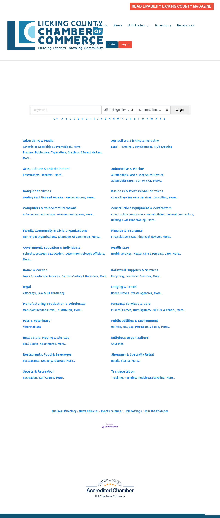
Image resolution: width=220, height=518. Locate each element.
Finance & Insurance (127, 231)
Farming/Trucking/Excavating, (145, 378)
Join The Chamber (156, 411)
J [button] (97, 119)
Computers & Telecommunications (49, 208)
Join (111, 44)
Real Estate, (31, 344)
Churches (117, 344)
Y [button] (160, 119)
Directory (163, 25)
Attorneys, (30, 293)
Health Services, (122, 254)
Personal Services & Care (131, 304)
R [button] (130, 119)
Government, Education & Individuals (51, 248)
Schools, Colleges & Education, (43, 254)
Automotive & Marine (127, 169)
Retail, (115, 361)
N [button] (114, 119)
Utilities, (116, 327)
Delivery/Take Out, (53, 361)
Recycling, (118, 276)
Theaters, (47, 175)
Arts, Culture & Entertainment (46, 169)
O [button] (118, 119)
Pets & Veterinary (36, 321)
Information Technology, (39, 214)
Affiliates (136, 25)
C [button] (70, 119)
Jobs (80, 44)
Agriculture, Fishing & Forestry (135, 141)
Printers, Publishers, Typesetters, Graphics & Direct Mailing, (62, 152)
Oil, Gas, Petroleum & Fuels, (141, 327)
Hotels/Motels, (120, 293)
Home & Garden (35, 270)
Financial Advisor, (150, 237)
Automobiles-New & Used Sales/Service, (137, 175)
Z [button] (164, 119)
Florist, (126, 361)
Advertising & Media (38, 141)
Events (102, 25)
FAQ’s (95, 44)
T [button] (138, 119)
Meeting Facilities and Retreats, (43, 197)
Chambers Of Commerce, (74, 237)
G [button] (86, 119)
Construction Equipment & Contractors (141, 208)
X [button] (156, 119)
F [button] (82, 119)
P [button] (122, 119)
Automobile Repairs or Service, (131, 180)
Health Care (120, 248)
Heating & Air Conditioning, (129, 220)
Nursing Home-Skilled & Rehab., (154, 310)
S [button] (134, 119)
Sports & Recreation (38, 371)
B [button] (66, 119)
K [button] (101, 119)
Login (125, 44)
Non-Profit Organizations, (40, 237)
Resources (186, 25)
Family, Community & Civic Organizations (55, 231)
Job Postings (133, 411)
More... (27, 158)
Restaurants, (31, 361)
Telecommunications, (71, 214)
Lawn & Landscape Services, (42, 276)
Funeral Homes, (121, 310)
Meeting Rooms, (75, 197)
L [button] (105, 119)
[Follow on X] (157, 480)
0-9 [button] (56, 119)
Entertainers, (31, 175)
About (81, 25)
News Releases (89, 411)
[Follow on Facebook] (149, 480)
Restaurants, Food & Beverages (47, 354)
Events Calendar (112, 411)
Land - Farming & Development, (132, 147)
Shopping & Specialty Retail (132, 354)
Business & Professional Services (137, 191)
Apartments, (48, 344)
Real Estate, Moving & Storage (46, 338)
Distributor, (65, 310)
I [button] (94, 119)
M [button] (109, 119)
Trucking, (117, 378)
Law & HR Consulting (51, 293)
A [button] (62, 119)
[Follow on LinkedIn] (166, 480)
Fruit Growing (163, 147)
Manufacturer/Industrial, (40, 310)
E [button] (78, 119)
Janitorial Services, (139, 276)
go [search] (182, 110)
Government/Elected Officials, (85, 254)
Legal (27, 287)
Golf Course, (47, 378)
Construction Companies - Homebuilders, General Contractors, (152, 214)
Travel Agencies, (142, 293)
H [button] (90, 119)
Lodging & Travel (124, 287)
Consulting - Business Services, (131, 197)
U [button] (143, 119)
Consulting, (160, 197)
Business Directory (64, 411)
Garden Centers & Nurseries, (80, 276)
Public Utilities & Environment (134, 321)
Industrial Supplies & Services (134, 270)
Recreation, (30, 378)
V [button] (147, 119)
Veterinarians (32, 327)
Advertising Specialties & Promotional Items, (52, 147)
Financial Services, (124, 237)
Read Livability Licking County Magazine (171, 6)
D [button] (74, 119)
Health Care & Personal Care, (152, 254)
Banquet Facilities (37, 191)
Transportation (123, 371)
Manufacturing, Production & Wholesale (54, 304)
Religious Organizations (130, 338)
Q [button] (126, 119)
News (118, 25)
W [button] (151, 119)
